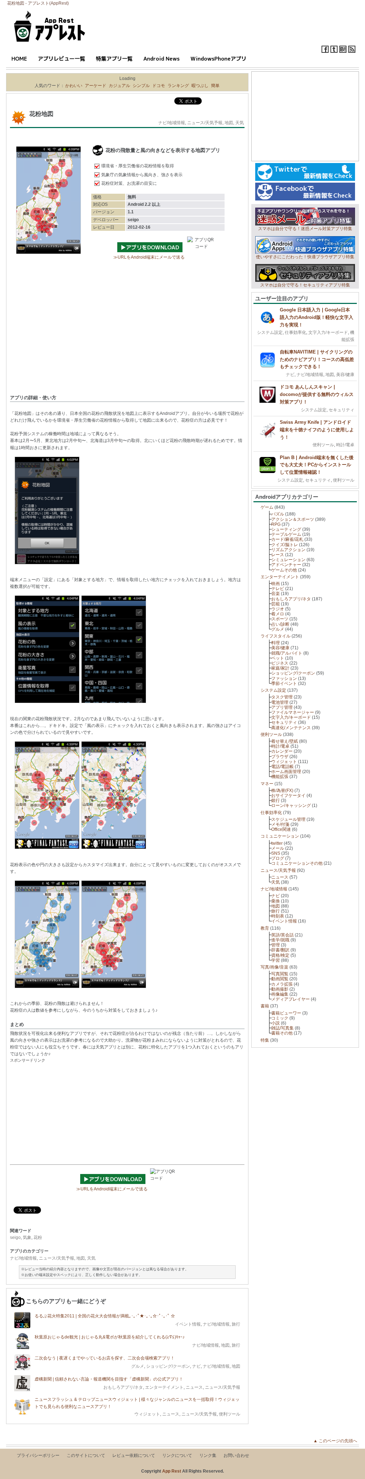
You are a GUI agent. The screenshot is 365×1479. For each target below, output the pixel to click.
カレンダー (282, 751)
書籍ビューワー (286, 1013)
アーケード (95, 85)
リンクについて (177, 1455)
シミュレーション (288, 559)
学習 (275, 960)
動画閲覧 (279, 978)
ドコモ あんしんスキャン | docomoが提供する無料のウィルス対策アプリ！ (317, 394)
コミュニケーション (280, 836)
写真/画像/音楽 (274, 967)
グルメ (137, 1366)
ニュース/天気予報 (204, 122)
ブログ (277, 858)
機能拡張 (279, 776)
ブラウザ (279, 756)
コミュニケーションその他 (297, 863)
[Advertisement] (127, 337)
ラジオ (277, 608)
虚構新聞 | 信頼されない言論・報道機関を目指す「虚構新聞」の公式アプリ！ (109, 1379)
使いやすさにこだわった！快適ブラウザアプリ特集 (305, 256)
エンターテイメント (164, 1387)
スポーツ (279, 618)
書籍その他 (282, 1033)
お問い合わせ (236, 1455)
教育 (265, 928)
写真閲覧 (279, 973)
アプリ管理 (282, 707)
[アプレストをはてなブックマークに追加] (342, 51)
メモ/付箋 (280, 824)
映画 (275, 583)
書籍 (265, 1005)
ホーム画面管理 (286, 771)
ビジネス (279, 663)
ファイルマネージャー (292, 712)
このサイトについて (86, 1455)
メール (277, 848)
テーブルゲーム (286, 534)
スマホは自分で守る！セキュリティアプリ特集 (305, 285)
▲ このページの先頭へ (337, 1440)
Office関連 (281, 829)
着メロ (277, 613)
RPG (276, 524)
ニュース (194, 1387)
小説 (275, 1023)
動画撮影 (279, 989)
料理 (275, 642)
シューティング (286, 529)
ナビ (196, 1366)
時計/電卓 (345, 444)
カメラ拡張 (282, 984)
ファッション (284, 678)
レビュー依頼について (133, 1455)
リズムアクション (288, 549)
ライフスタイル (276, 636)
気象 (27, 1237)
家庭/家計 (280, 668)
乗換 (275, 901)
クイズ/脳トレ (284, 544)
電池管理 (279, 702)
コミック (279, 1018)
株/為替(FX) (282, 790)
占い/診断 (280, 624)
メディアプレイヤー (290, 999)
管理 (275, 944)
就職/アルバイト (286, 653)
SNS (275, 853)
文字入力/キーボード (328, 332)
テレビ (277, 588)
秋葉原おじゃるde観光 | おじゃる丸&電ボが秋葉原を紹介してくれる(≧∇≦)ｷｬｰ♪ (110, 1337)
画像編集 (279, 994)
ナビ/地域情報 (171, 122)
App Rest (171, 1471)
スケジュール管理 (288, 819)
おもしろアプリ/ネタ (123, 1387)
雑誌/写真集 (282, 1028)
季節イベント (284, 683)
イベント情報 (188, 1324)
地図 (229, 122)
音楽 (275, 593)
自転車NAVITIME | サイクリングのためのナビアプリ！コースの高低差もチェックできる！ (317, 359)
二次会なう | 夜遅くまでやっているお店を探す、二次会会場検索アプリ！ (105, 1358)
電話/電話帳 (282, 766)
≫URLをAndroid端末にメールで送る (149, 257)
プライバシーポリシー (38, 1455)
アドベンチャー (286, 564)
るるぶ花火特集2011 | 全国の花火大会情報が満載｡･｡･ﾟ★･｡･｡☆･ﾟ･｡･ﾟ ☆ (105, 1315)
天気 (239, 122)
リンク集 (207, 1455)
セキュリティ (341, 409)
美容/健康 (345, 374)
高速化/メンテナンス (291, 727)
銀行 (275, 800)
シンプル (141, 85)
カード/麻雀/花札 (287, 539)
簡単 (215, 85)
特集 (265, 1040)
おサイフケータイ (288, 795)
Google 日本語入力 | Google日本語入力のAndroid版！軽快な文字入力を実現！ (316, 317)
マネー (267, 783)
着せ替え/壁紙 (284, 741)
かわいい (73, 85)
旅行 (236, 1324)
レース (277, 554)
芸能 (275, 603)
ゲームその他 (284, 570)
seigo (15, 1237)
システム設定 (270, 332)
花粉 (38, 1237)
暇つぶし (200, 85)
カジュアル (119, 85)
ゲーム (267, 507)
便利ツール (229, 1414)
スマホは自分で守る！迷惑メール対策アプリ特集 (305, 228)
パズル (277, 514)
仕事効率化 (295, 332)
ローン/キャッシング (291, 805)
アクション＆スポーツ (292, 519)
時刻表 (277, 916)
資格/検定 (280, 955)
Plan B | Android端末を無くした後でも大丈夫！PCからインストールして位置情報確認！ (317, 465)
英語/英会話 (282, 934)
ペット (277, 658)
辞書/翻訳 (280, 949)
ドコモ (158, 85)
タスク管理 (282, 697)
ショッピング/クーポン (168, 1366)
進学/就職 (280, 939)
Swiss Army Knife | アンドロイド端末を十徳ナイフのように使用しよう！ (317, 430)
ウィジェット (147, 1414)
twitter (277, 843)
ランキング (178, 85)
